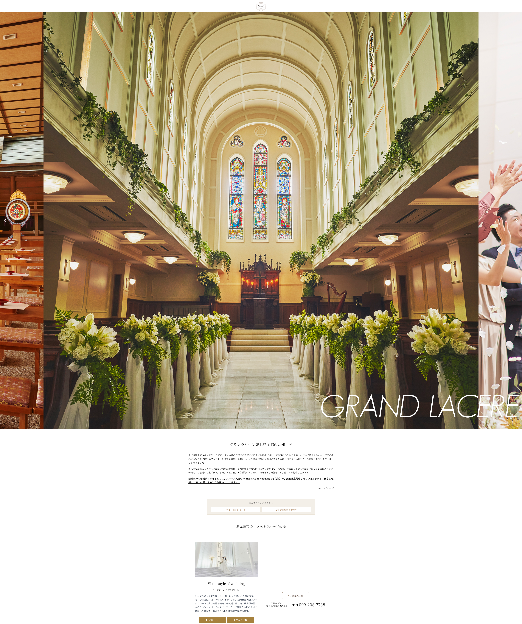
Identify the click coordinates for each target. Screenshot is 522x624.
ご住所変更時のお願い (286, 509)
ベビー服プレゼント (236, 509)
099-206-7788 (308, 604)
